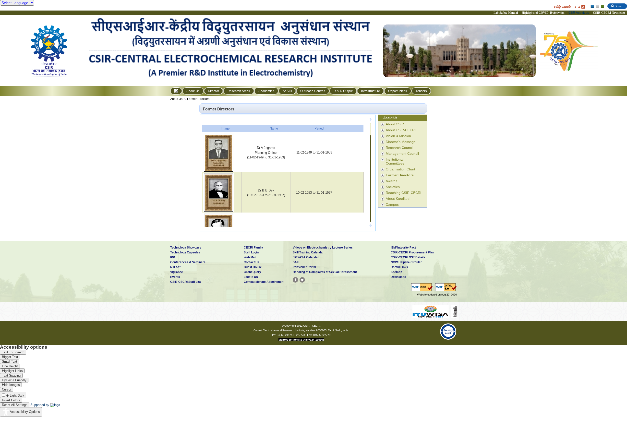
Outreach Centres (312, 91)
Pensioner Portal (304, 267)
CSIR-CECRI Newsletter (609, 12)
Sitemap (396, 272)
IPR (172, 257)
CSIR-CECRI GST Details (408, 257)
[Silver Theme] (597, 6)
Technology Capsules (185, 252)
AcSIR (287, 91)
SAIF (296, 262)
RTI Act (175, 267)
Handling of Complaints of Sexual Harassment (325, 272)
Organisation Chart (400, 169)
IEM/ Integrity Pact (403, 247)
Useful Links (399, 267)
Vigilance (176, 272)
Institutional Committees (395, 161)
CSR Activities (578, 12)
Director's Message (401, 142)
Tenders (421, 91)
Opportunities (397, 91)
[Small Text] (575, 7)
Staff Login (251, 252)
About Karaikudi (398, 199)
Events (175, 277)
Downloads (398, 277)
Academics (266, 91)
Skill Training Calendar (308, 252)
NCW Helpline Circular (406, 262)
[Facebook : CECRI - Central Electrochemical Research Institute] (295, 280)
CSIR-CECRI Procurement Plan (412, 252)
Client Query (252, 272)
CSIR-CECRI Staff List (185, 282)
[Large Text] (583, 7)
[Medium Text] (579, 7)
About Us (193, 91)
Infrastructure (370, 91)
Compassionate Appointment (264, 282)
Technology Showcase (185, 247)
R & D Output (343, 91)
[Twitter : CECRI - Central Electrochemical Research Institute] (302, 280)
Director (213, 91)
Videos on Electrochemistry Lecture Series (323, 247)
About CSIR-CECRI (401, 130)
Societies (393, 187)
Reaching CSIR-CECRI (403, 193)
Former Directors (198, 99)
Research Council (399, 148)
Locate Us (251, 277)
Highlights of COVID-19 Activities (543, 12)
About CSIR (395, 124)
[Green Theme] (602, 6)
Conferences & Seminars (187, 262)
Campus (392, 204)
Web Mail (250, 257)
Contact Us (251, 262)
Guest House (253, 267)
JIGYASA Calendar (306, 257)
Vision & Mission (398, 136)
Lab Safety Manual (506, 12)
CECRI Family (253, 247)
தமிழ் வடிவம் (562, 6)
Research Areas (239, 91)
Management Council (402, 153)
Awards (391, 181)
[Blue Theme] (592, 6)
